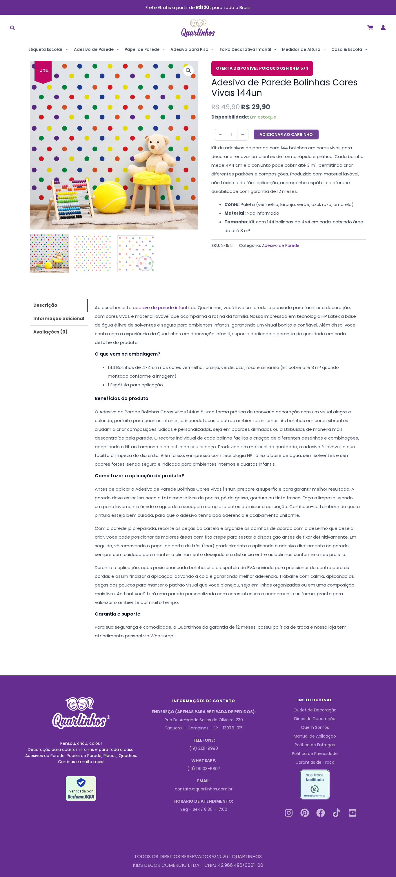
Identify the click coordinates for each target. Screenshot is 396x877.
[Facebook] (320, 812)
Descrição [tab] (45, 305)
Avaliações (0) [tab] (50, 332)
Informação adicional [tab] (58, 318)
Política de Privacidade (315, 753)
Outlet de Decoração (315, 710)
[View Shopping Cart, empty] (370, 27)
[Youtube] (352, 812)
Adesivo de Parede (94, 49)
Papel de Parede (142, 49)
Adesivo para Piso (189, 49)
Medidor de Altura (301, 49)
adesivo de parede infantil (161, 307)
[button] (12, 28)
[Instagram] (288, 812)
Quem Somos (315, 727)
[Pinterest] (304, 812)
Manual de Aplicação (315, 736)
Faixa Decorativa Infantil (245, 49)
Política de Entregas (315, 745)
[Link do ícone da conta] (383, 27)
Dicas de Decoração (314, 719)
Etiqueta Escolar (45, 49)
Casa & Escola (346, 49)
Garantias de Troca (315, 762)
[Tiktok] (336, 812)
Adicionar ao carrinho (286, 134)
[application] (65, 49)
